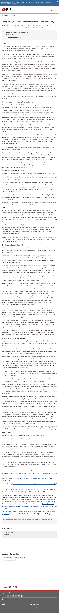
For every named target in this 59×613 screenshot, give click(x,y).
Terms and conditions (34, 607)
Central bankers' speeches (9, 15)
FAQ (2, 609)
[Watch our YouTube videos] (13, 596)
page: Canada (10, 560)
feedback (3, 4)
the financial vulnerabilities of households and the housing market (34, 484)
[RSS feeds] (16, 596)
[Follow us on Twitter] (8, 596)
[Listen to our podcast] (19, 596)
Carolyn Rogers (12, 35)
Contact (3, 612)
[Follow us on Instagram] (21, 596)
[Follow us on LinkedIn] (10, 596)
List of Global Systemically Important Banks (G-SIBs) (35, 478)
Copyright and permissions (35, 609)
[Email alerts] (2, 599)
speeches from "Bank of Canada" (15, 557)
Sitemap (3, 607)
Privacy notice (32, 612)
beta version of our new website (17, 2)
